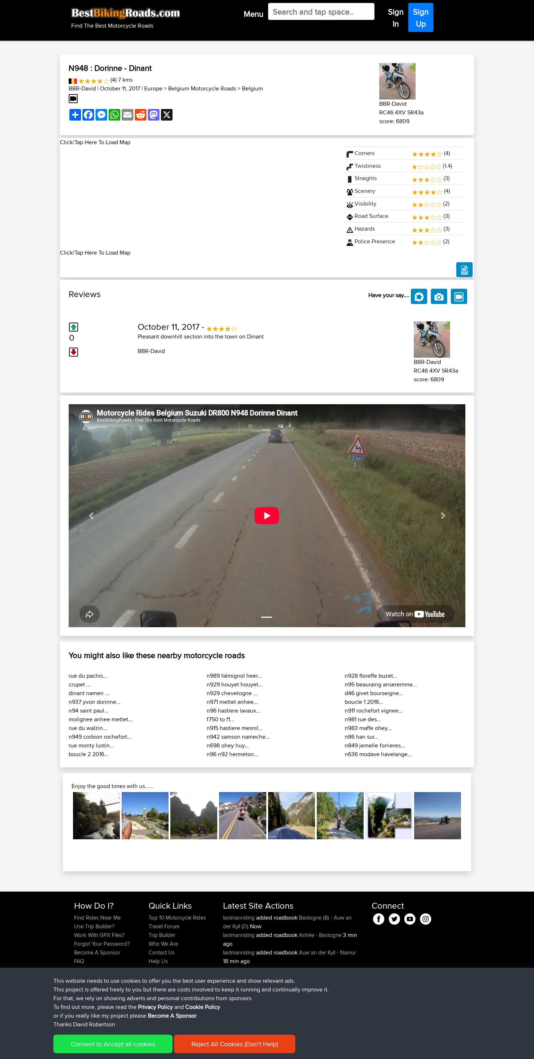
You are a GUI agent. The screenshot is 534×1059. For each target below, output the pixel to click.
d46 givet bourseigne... (374, 693)
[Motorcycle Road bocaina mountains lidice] (96, 815)
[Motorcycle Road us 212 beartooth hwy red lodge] (242, 815)
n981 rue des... (363, 719)
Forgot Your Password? (102, 944)
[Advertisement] (198, 197)
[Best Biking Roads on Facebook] (379, 918)
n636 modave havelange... (378, 754)
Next (472, 815)
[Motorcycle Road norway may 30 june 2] (340, 815)
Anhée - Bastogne (320, 935)
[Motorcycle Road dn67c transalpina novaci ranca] (437, 815)
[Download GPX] (464, 269)
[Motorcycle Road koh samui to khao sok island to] (193, 815)
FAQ (79, 961)
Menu (253, 14)
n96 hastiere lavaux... (233, 710)
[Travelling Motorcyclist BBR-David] (397, 80)
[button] (91, 515)
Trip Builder (162, 935)
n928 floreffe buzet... (371, 675)
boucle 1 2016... (364, 702)
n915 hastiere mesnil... (235, 728)
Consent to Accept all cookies (113, 1043)
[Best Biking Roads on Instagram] (425, 918)
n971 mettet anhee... (232, 702)
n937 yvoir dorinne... (95, 702)
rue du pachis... (88, 675)
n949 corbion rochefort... (100, 737)
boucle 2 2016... (89, 754)
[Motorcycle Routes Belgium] (73, 80)
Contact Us (162, 952)
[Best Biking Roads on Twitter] (394, 918)
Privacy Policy (155, 1007)
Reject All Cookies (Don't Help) (234, 1043)
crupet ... (80, 684)
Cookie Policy (202, 1007)
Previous (62, 815)
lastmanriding (239, 917)
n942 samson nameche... (238, 737)
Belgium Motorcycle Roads (202, 88)
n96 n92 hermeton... (232, 754)
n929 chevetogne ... (232, 693)
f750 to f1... (220, 719)
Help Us (158, 961)
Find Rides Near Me (97, 917)
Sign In (396, 17)
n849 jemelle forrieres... (375, 745)
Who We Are (163, 944)
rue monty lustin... (91, 745)
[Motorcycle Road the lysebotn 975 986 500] (388, 815)
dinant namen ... (89, 693)
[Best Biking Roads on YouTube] (410, 918)
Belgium (252, 88)
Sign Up (421, 17)
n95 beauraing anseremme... (381, 684)
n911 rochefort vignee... (374, 710)
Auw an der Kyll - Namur (327, 952)
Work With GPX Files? (99, 935)
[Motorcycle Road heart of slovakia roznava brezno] (291, 815)
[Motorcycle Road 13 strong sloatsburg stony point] (145, 815)
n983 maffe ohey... (368, 728)
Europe (153, 88)
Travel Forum (164, 926)
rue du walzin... (88, 728)
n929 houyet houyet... (235, 684)
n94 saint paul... (89, 710)
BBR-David (82, 88)
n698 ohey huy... (228, 745)
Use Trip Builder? (94, 926)
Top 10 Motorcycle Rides (177, 917)
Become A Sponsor (97, 952)
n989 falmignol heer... (234, 675)
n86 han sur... (362, 737)
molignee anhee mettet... (101, 719)
